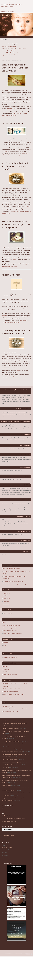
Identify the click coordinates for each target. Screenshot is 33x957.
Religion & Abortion (11, 274)
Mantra (20, 953)
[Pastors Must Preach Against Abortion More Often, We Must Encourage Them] (16, 237)
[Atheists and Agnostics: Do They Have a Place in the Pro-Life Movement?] (16, 80)
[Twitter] (29, 15)
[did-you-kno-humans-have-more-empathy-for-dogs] (16, 875)
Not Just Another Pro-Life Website (7, 11)
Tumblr (16, 943)
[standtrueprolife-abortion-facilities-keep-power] (16, 931)
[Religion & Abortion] (16, 284)
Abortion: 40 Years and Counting (7, 6)
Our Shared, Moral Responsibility (7, 1)
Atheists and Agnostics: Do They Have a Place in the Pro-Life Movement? (15, 67)
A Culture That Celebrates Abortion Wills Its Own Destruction (16, 744)
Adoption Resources (6, 785)
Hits (7, 847)
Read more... (9, 108)
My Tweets (4, 808)
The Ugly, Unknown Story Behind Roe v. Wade (12, 751)
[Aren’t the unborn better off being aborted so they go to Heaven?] (16, 179)
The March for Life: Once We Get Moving (11, 741)
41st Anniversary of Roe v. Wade (9, 749)
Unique (10, 847)
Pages (3, 847)
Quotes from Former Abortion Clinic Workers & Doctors (11, 4)
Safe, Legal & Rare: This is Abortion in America (9, 9)
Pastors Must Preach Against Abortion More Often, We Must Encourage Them (16, 224)
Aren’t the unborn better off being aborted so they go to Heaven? (15, 166)
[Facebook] (27, 15)
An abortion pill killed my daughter (10, 759)
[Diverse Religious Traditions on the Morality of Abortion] (16, 343)
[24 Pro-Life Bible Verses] (16, 131)
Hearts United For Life (10, 15)
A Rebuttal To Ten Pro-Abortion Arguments (11, 762)
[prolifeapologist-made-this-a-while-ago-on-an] (16, 914)
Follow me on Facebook (8, 835)
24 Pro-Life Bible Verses (13, 123)
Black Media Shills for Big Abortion (10, 728)
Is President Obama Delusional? (9, 764)
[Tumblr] (31, 15)
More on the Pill (5, 767)
